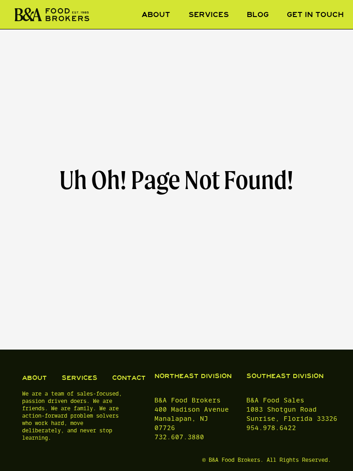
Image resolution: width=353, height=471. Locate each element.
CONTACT (129, 378)
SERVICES (79, 378)
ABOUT (34, 378)
